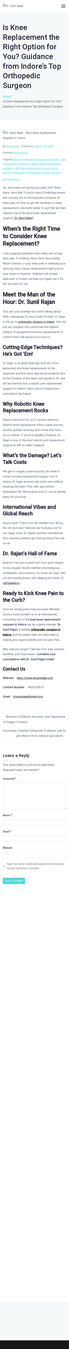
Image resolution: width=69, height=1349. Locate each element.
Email (7, 831)
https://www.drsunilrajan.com (35, 678)
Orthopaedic (21, 152)
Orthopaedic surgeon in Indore (43, 172)
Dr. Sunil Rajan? (23, 218)
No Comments (11, 179)
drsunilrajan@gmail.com (28, 696)
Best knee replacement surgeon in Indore (35, 159)
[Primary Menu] (63, 6)
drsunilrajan (13, 146)
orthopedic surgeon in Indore (36, 322)
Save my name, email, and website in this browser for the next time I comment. (35, 866)
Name (7, 815)
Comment (9, 778)
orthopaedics (11, 583)
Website (7, 847)
